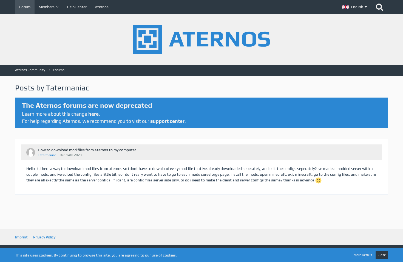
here (93, 114)
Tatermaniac (47, 155)
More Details (363, 255)
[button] (354, 7)
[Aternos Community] (201, 39)
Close (382, 255)
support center (167, 121)
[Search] (379, 7)
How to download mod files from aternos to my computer (87, 150)
